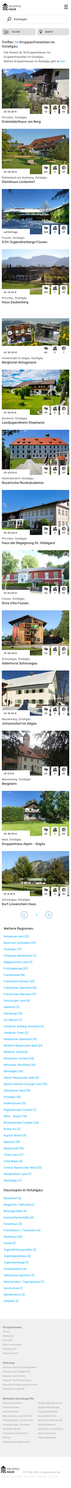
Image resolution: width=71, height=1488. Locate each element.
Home (6, 1331)
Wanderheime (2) (14, 1294)
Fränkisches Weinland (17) (20, 994)
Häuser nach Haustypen (17, 1380)
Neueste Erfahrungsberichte (20, 1384)
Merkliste (8, 1336)
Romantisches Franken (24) (21, 1122)
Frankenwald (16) (14, 975)
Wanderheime (11, 1411)
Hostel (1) (9, 1243)
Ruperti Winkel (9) (15, 1135)
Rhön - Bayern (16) (15, 1116)
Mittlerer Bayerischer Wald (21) (23, 1045)
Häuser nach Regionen (16, 1371)
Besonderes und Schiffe (17, 1416)
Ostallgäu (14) (12, 1097)
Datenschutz (10, 1353)
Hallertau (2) (11, 1007)
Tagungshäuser (47, 1437)
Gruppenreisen (12, 1428)
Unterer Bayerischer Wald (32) (23, 1167)
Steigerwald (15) (14, 1148)
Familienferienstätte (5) (19, 1217)
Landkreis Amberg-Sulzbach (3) (24, 1026)
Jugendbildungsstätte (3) (20, 1249)
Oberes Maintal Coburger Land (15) (25, 1084)
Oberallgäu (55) (13, 1071)
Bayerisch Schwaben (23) (20, 942)
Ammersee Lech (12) (16, 936)
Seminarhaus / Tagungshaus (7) (24, 1281)
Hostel (7, 1437)
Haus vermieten (12, 1344)
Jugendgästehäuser (50, 1403)
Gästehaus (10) (13, 1236)
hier (62, 61)
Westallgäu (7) (12, 1180)
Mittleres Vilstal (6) (15, 1052)
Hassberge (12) (13, 1013)
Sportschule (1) (13, 1288)
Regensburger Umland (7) (20, 1109)
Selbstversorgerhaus (50, 1428)
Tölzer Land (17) (13, 1154)
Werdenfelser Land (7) (17, 1174)
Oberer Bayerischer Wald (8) (21, 1077)
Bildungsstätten (13, 1403)
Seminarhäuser (47, 1433)
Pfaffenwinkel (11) (15, 1103)
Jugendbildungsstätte (16, 1441)
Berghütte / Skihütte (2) (19, 1204)
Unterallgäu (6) (13, 1161)
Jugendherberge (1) (16, 1262)
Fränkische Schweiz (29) (19, 981)
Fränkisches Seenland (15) (20, 987)
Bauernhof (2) (12, 1198)
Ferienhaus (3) (13, 1224)
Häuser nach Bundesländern (20, 1367)
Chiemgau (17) (12, 949)
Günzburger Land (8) (17, 1000)
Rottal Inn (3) (12, 1129)
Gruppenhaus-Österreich (18, 1420)
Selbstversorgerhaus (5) (19, 1275)
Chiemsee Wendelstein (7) (20, 955)
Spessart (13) (12, 1142)
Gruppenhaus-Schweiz (16, 1424)
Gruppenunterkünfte (15, 1433)
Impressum (10, 1348)
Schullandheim (47, 1424)
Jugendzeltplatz (48, 1411)
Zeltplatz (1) (11, 1301)
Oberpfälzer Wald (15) (17, 1090)
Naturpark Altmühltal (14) (20, 1065)
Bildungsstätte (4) (15, 1211)
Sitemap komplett (13, 1388)
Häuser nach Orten (14, 1376)
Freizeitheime (11, 1407)
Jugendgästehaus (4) (17, 1256)
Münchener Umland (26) (19, 1058)
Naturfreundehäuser (50, 1420)
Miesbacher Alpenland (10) (20, 1039)
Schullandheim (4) (15, 1269)
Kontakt (7, 1340)
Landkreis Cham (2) (16, 1032)
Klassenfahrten (47, 1416)
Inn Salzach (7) (13, 1020)
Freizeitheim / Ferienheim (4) (22, 1230)
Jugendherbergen (49, 1407)
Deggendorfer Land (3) (18, 962)
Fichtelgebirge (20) (16, 968)
